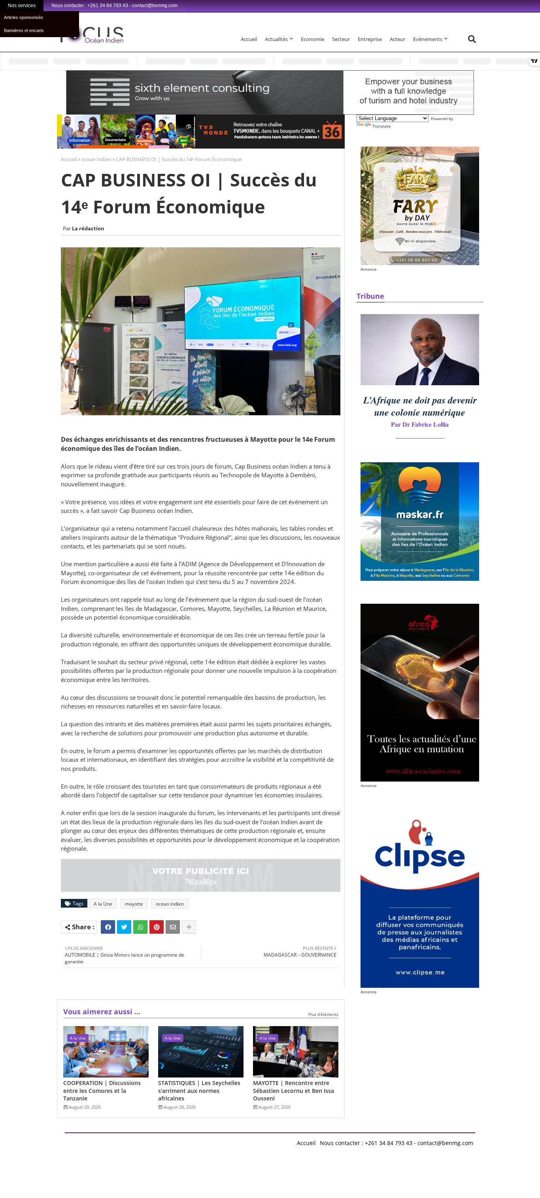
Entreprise (370, 39)
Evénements (427, 39)
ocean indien (96, 159)
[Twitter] (124, 927)
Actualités (276, 39)
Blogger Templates (121, 1141)
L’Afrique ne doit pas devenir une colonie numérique (420, 406)
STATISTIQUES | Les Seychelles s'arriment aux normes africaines (199, 1090)
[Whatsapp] (140, 927)
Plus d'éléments (323, 1014)
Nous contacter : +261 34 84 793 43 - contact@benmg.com (396, 1143)
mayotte (134, 903)
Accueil (249, 39)
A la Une (103, 903)
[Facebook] (108, 927)
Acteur (397, 39)
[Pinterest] (156, 927)
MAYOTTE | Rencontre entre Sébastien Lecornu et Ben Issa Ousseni (293, 1090)
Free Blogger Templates (223, 1141)
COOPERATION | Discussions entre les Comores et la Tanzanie (102, 1090)
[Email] (173, 927)
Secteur (341, 39)
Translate (381, 126)
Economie (312, 39)
